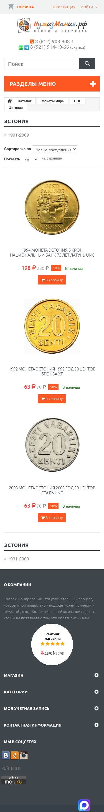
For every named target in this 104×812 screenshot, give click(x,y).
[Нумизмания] (52, 25)
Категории (16, 691)
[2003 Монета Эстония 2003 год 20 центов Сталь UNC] (52, 445)
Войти (87, 7)
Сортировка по (17, 148)
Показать (12, 158)
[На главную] (9, 101)
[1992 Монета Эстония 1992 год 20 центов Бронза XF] (52, 326)
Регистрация (63, 7)
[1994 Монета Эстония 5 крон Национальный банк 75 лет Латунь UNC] (52, 207)
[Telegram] (26, 46)
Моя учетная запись (26, 708)
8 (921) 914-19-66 (49, 46)
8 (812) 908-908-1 (54, 41)
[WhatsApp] (21, 46)
